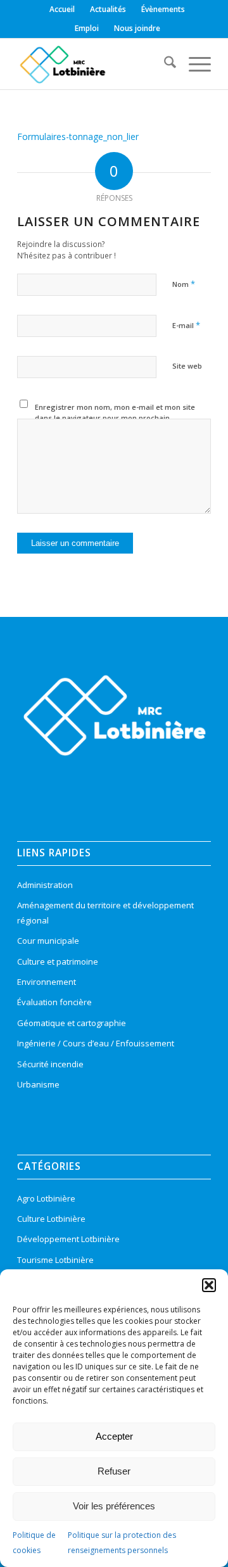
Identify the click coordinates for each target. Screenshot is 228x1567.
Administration (45, 885)
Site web (187, 366)
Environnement (46, 981)
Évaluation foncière (54, 1002)
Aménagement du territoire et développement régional (105, 912)
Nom (183, 283)
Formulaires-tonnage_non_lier (78, 136)
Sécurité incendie (50, 1064)
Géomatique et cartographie (71, 1023)
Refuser (114, 1471)
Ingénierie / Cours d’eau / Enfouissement (95, 1043)
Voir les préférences (114, 1505)
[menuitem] (62, 9)
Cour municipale (48, 940)
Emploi (87, 28)
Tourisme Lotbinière (55, 1260)
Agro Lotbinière (46, 1198)
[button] (209, 1285)
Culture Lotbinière (51, 1218)
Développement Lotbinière (68, 1239)
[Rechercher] (163, 64)
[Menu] (193, 64)
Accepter (114, 1436)
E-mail (186, 325)
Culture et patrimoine (57, 961)
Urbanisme (38, 1084)
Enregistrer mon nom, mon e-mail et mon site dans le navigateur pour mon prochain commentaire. (115, 417)
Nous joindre (137, 28)
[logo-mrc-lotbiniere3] (94, 64)
